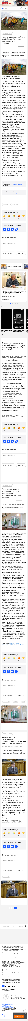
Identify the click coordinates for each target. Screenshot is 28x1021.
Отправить (21, 253)
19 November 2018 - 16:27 (7, 46)
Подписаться (19, 1016)
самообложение (6, 471)
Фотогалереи (5, 926)
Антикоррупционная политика (7, 1005)
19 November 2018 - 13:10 (7, 351)
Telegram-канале (17, 184)
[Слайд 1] (10, 303)
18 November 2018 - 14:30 (7, 746)
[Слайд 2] (12, 303)
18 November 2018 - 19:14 (7, 500)
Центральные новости (7, 33)
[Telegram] (12, 229)
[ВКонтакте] (4, 229)
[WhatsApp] (16, 229)
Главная (14, 926)
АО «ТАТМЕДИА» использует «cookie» (7, 1007)
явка (22, 471)
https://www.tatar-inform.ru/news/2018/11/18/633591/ (13, 644)
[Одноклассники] (8, 229)
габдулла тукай (14, 204)
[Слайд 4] (15, 303)
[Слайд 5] (17, 303)
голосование (5, 204)
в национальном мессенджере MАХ (13, 192)
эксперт (23, 701)
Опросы (20, 926)
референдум (15, 471)
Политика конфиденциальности (8, 1015)
